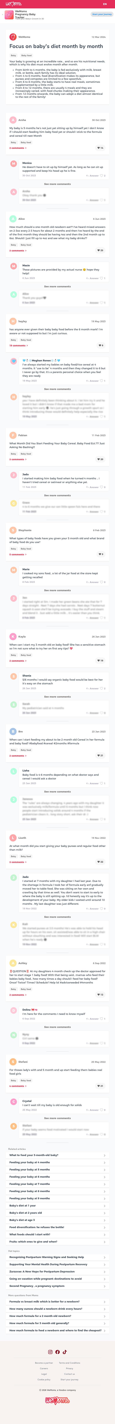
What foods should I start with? (29, 1234)
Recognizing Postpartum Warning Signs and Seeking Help (46, 1257)
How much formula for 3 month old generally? (39, 1323)
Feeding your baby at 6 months (29, 1176)
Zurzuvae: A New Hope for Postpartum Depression (42, 1271)
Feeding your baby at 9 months (29, 1198)
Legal (44, 1374)
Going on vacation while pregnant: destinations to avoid (45, 1278)
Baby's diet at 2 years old (25, 1212)
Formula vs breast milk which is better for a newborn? (44, 1301)
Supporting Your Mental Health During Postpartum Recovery (48, 1264)
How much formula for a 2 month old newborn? (40, 1316)
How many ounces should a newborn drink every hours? (45, 1308)
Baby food (26, 55)
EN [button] (105, 4)
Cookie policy (44, 1380)
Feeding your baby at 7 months (29, 1183)
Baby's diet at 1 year (22, 1205)
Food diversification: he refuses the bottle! (36, 1227)
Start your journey (102, 14)
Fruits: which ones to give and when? (33, 1241)
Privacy (69, 1369)
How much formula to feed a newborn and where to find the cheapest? (55, 1330)
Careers (44, 1369)
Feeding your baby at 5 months (29, 1169)
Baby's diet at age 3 (22, 1220)
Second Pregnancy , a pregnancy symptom (36, 1285)
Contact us (69, 1374)
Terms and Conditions (69, 1363)
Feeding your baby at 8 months (29, 1191)
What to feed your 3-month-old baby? (33, 1155)
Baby (13, 55)
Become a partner (44, 1363)
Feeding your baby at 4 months (29, 1162)
